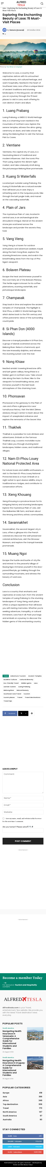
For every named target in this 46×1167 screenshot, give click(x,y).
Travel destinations (32, 697)
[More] (31, 713)
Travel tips (8, 701)
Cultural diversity (26, 679)
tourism (27, 694)
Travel (19, 697)
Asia (4, 8)
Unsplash (19, 67)
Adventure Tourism (18, 676)
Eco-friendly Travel (11, 683)
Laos (36, 683)
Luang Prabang (24, 687)
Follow (39, 1141)
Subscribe (38, 1152)
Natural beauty (23, 690)
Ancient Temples (35, 676)
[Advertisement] (23, 651)
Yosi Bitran (10, 67)
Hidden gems (26, 683)
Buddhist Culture (10, 679)
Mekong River (9, 690)
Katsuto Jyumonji (17, 30)
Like (40, 1136)
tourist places (9, 697)
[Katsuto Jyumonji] (5, 30)
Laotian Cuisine (10, 687)
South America (8, 1028)
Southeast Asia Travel (12, 694)
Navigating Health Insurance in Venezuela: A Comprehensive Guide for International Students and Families (12, 1040)
